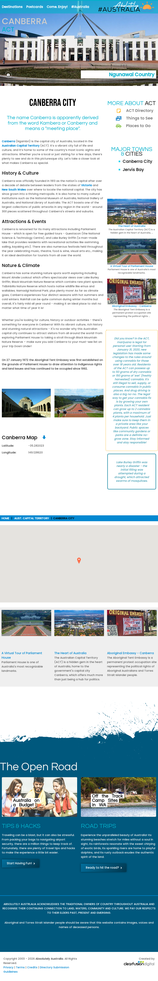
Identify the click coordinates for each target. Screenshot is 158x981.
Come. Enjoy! (57, 6)
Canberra (8, 141)
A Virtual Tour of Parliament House (131, 266)
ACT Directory (139, 110)
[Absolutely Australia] (124, 6)
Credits (32, 967)
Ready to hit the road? (102, 868)
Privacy (8, 967)
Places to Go (138, 125)
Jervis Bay (133, 170)
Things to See (139, 118)
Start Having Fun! (19, 863)
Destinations (12, 6)
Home (5, 518)
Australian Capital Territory (21, 145)
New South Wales (14, 189)
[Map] (44, 437)
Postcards (34, 6)
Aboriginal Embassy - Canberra (131, 306)
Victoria (86, 185)
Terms (20, 967)
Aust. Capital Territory (31, 518)
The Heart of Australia (131, 226)
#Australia (80, 6)
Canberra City (137, 161)
